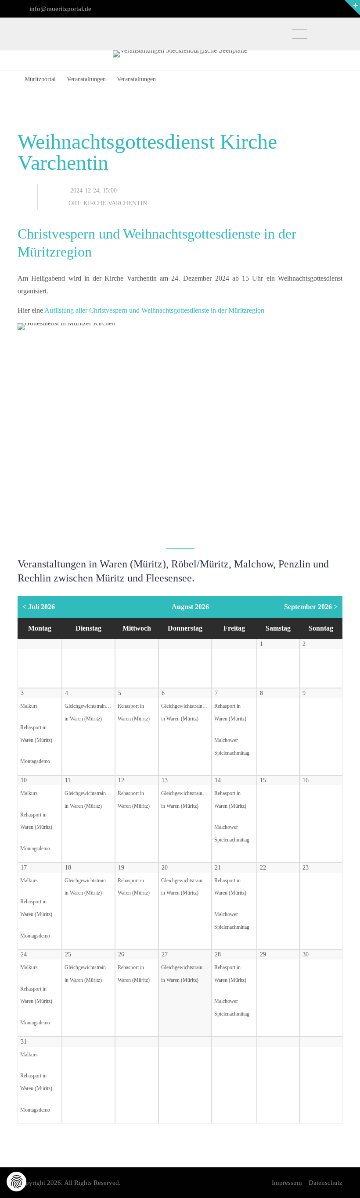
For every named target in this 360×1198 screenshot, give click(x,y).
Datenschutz (325, 1182)
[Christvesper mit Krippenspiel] (180, 431)
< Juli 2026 (38, 606)
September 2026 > (311, 606)
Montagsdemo (35, 761)
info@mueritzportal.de (59, 8)
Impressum (287, 1182)
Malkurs (29, 706)
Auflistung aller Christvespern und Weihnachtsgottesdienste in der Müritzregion (154, 310)
